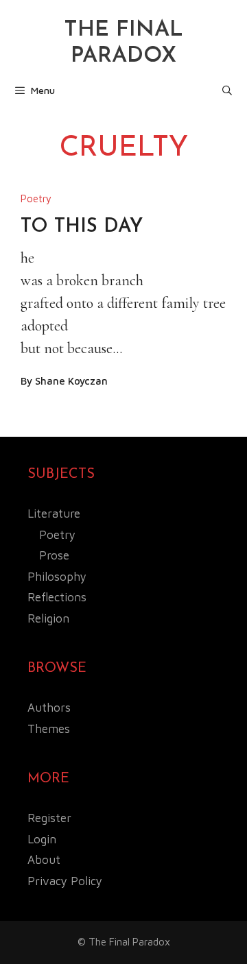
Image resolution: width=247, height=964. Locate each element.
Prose (54, 555)
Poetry (36, 198)
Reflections (56, 597)
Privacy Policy (64, 881)
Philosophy (56, 576)
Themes (48, 729)
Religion (48, 618)
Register (49, 818)
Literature (53, 513)
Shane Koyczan (71, 381)
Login (41, 839)
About (43, 860)
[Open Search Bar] (227, 90)
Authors (49, 707)
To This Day (82, 227)
